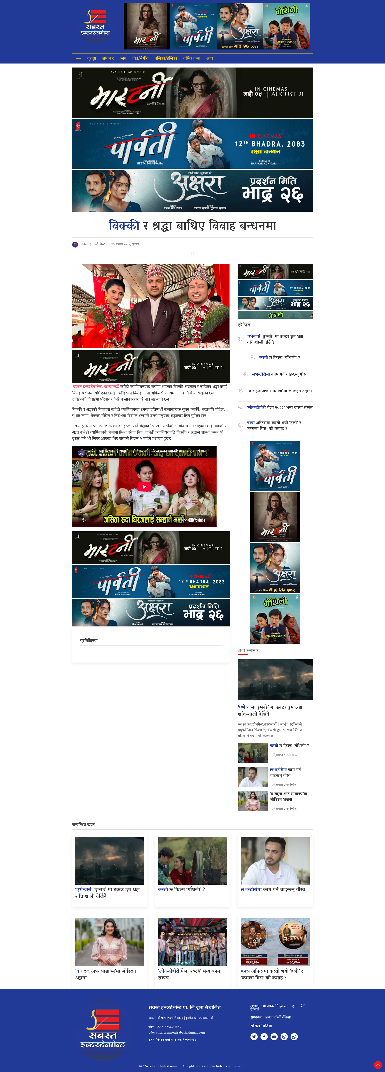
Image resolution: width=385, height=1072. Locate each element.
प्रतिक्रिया (88, 640)
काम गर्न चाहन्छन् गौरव (280, 375)
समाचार (108, 59)
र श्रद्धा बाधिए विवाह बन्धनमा (192, 227)
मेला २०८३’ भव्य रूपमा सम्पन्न (280, 408)
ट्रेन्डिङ (244, 324)
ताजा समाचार (248, 650)
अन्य (209, 59)
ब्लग (123, 59)
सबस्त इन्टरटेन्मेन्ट (92, 244)
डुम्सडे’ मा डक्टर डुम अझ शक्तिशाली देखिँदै (274, 340)
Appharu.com (237, 1067)
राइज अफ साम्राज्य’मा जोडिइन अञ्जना (280, 391)
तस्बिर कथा (191, 59)
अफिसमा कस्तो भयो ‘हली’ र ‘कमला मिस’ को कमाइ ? (274, 426)
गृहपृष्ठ (91, 59)
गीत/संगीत (140, 59)
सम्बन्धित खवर (83, 824)
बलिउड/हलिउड (166, 59)
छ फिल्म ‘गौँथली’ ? (279, 358)
